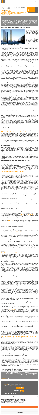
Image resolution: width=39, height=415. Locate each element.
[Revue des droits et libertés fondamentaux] (2, 1)
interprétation (21, 12)
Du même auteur (20, 387)
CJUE (18, 12)
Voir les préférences (19, 412)
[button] (37, 396)
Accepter (19, 407)
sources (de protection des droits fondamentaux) (14, 13)
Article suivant (34, 380)
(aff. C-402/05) (11, 220)
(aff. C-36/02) (30, 214)
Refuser (19, 409)
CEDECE (3, 373)
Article (2, 10)
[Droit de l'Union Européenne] (33, 9)
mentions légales (4, 404)
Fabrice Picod (7, 10)
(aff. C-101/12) (14, 345)
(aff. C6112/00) (21, 214)
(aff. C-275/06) (18, 231)
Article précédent (4, 380)
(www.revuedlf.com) (14, 385)
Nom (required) (6, 395)
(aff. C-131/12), (12, 309)
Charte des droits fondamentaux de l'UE (11, 12)
